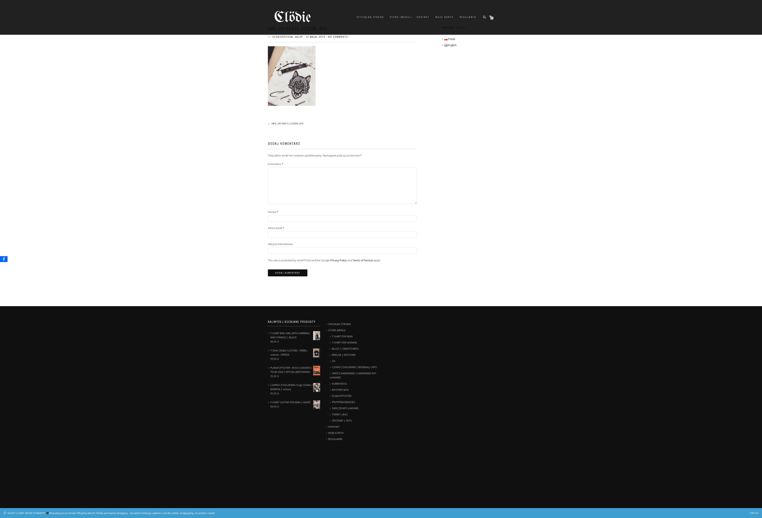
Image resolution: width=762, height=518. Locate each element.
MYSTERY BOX (340, 390)
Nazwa (273, 212)
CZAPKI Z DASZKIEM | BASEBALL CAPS (354, 367)
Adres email (276, 228)
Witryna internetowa (280, 244)
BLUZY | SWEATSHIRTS (345, 348)
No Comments (338, 37)
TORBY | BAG (340, 414)
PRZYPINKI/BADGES (343, 402)
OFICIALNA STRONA (370, 17)
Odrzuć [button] (754, 513)
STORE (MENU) (400, 17)
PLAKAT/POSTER (341, 396)
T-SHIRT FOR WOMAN (344, 342)
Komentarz (275, 164)
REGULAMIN (468, 17)
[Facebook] (4, 259)
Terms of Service (363, 260)
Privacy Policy (338, 260)
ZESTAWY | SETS (342, 420)
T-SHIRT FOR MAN (342, 336)
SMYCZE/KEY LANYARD (345, 408)
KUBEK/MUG (339, 383)
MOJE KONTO (444, 17)
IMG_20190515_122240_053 (286, 123)
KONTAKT (423, 17)
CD (333, 361)
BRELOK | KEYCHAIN (344, 355)
